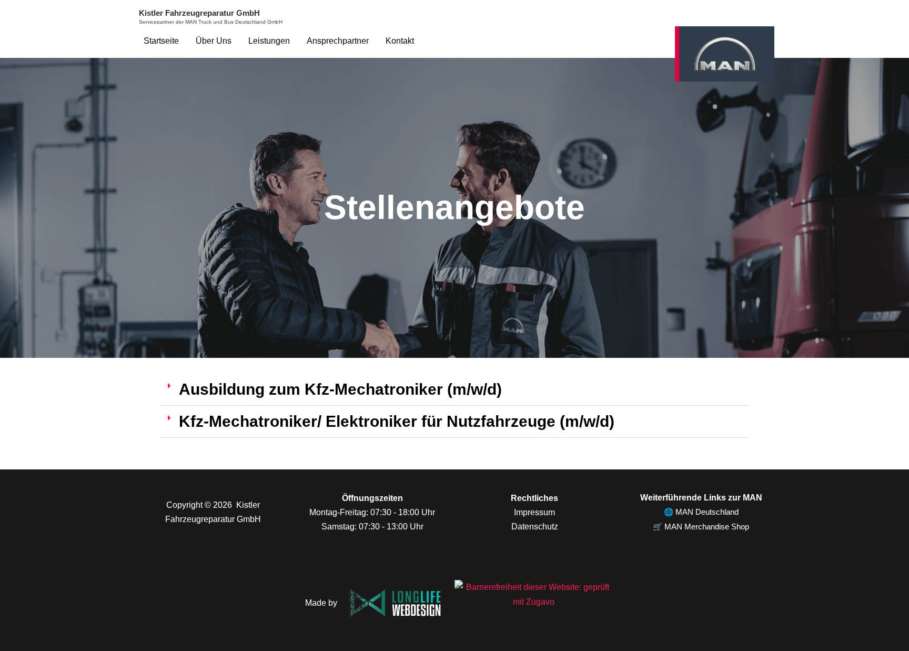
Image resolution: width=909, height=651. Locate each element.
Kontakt (400, 40)
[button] (454, 390)
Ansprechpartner (338, 40)
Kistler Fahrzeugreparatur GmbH (199, 12)
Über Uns (213, 40)
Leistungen (269, 40)
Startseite (161, 40)
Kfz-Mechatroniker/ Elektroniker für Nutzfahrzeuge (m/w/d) (396, 421)
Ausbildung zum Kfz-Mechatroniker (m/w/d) (340, 389)
